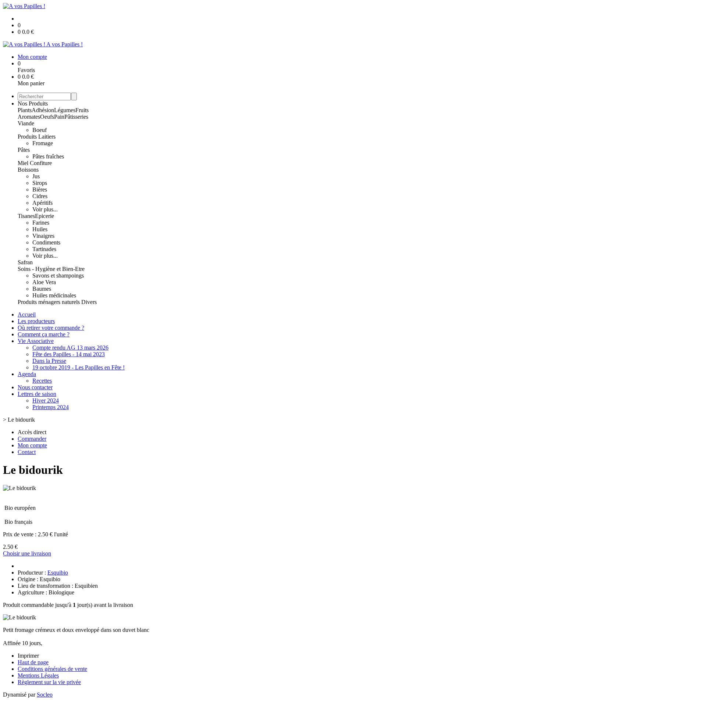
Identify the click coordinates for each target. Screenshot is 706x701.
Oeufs (47, 117)
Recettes (42, 381)
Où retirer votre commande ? (51, 328)
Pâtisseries (76, 117)
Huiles (39, 229)
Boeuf (39, 130)
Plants (25, 110)
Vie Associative (36, 341)
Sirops (39, 183)
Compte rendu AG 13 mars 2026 (70, 347)
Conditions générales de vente (52, 669)
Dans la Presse (49, 361)
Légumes (64, 110)
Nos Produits (33, 103)
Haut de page (33, 662)
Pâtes (24, 150)
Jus (36, 176)
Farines (40, 222)
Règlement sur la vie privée (49, 682)
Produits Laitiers (37, 136)
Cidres (39, 196)
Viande (26, 123)
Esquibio (57, 572)
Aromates (29, 117)
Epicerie (44, 216)
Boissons (28, 170)
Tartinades (44, 249)
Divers (89, 302)
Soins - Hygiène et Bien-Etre (51, 269)
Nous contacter (35, 387)
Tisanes (26, 216)
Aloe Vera (44, 282)
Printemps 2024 (50, 407)
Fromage (42, 143)
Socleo (45, 694)
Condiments (46, 242)
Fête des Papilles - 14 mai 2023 (68, 354)
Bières (39, 189)
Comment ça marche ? (43, 334)
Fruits (82, 110)
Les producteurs (36, 321)
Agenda (27, 374)
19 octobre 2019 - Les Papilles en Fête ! (78, 367)
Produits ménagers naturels (49, 302)
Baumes (41, 289)
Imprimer (28, 655)
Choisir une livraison (27, 553)
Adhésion (43, 110)
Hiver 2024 (45, 400)
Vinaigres (43, 236)
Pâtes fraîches (48, 156)
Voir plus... (45, 209)
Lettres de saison (37, 394)
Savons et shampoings (58, 275)
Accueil (27, 314)
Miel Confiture (35, 163)
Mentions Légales (38, 675)
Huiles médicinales (54, 295)
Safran (25, 262)
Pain (59, 117)
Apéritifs (42, 203)
